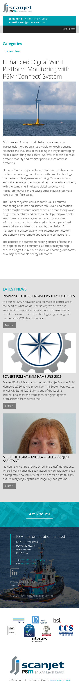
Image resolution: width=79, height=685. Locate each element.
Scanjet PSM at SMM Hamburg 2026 (32, 376)
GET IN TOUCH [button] (39, 514)
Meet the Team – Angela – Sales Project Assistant (36, 459)
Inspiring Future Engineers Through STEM (39, 296)
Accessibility (17, 589)
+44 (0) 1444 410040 (33, 559)
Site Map (15, 585)
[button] (66, 29)
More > (9, 325)
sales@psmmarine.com (31, 22)
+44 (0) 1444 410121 (33, 563)
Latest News (13, 51)
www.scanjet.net (60, 680)
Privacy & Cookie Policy (23, 581)
